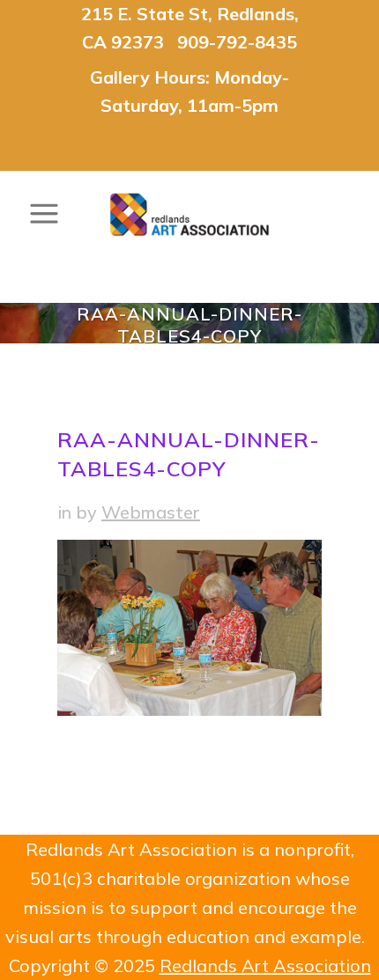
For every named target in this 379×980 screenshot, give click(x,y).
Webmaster (150, 512)
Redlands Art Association (265, 965)
